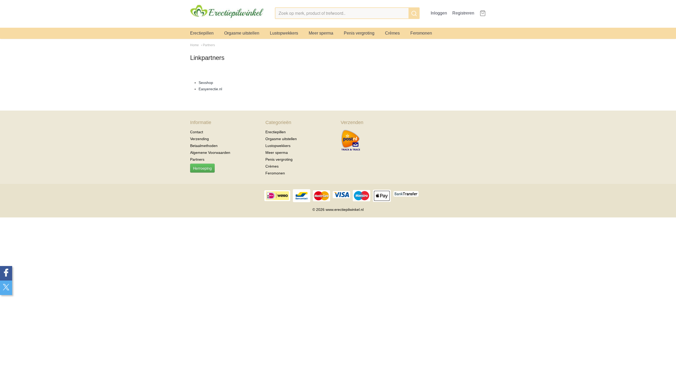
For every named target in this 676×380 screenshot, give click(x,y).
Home (194, 45)
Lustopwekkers (284, 33)
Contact (196, 132)
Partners (197, 159)
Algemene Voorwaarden (210, 152)
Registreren (463, 13)
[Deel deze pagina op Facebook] (6, 273)
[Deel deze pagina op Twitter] (6, 288)
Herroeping (202, 168)
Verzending (199, 139)
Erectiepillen (202, 33)
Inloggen (439, 13)
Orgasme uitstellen (241, 33)
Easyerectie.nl (210, 89)
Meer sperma (321, 33)
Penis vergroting (359, 33)
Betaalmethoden (204, 146)
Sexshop (206, 82)
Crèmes (392, 33)
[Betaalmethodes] (351, 140)
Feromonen (421, 33)
